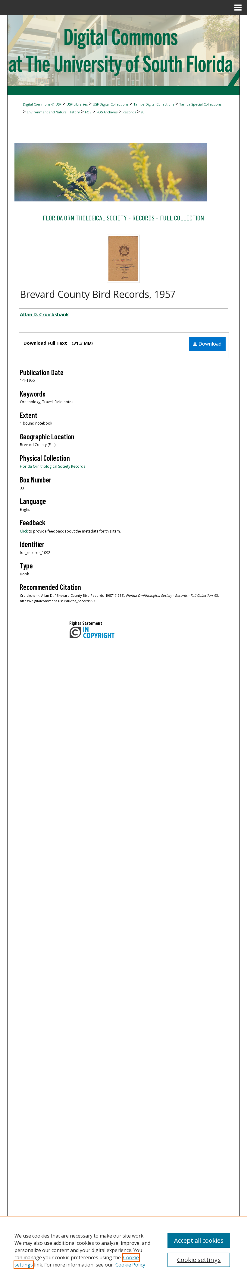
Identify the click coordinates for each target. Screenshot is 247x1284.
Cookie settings (199, 1260)
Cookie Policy (130, 1264)
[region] (123, 1250)
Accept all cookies (199, 1240)
